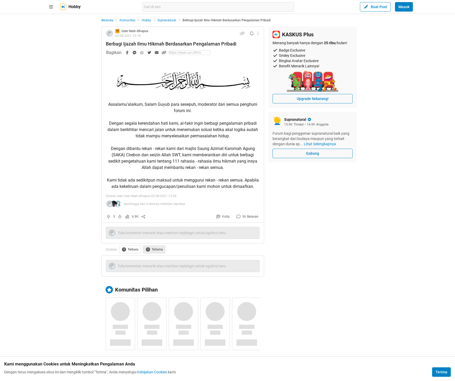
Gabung (312, 153)
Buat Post (379, 7)
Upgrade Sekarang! (313, 99)
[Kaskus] (63, 7)
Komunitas (127, 20)
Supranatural (166, 20)
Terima (441, 372)
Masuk (403, 7)
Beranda (107, 20)
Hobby (146, 20)
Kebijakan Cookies (152, 372)
